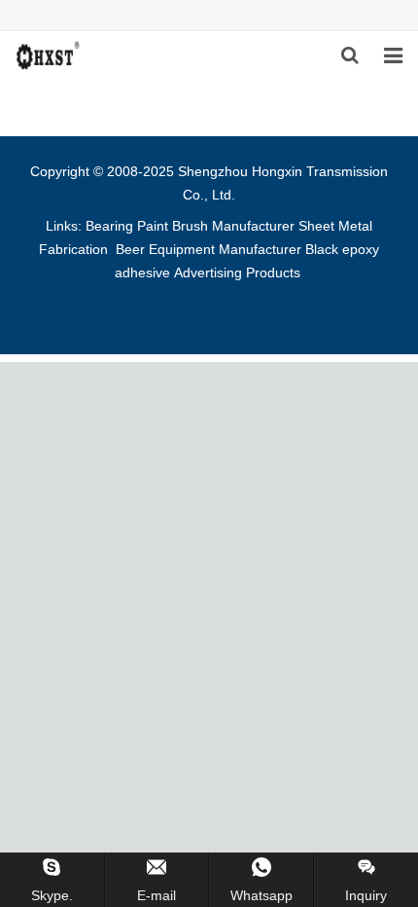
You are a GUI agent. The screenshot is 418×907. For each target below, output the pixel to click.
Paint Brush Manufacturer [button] (216, 226)
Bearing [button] (109, 226)
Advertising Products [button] (237, 272)
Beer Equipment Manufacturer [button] (208, 249)
